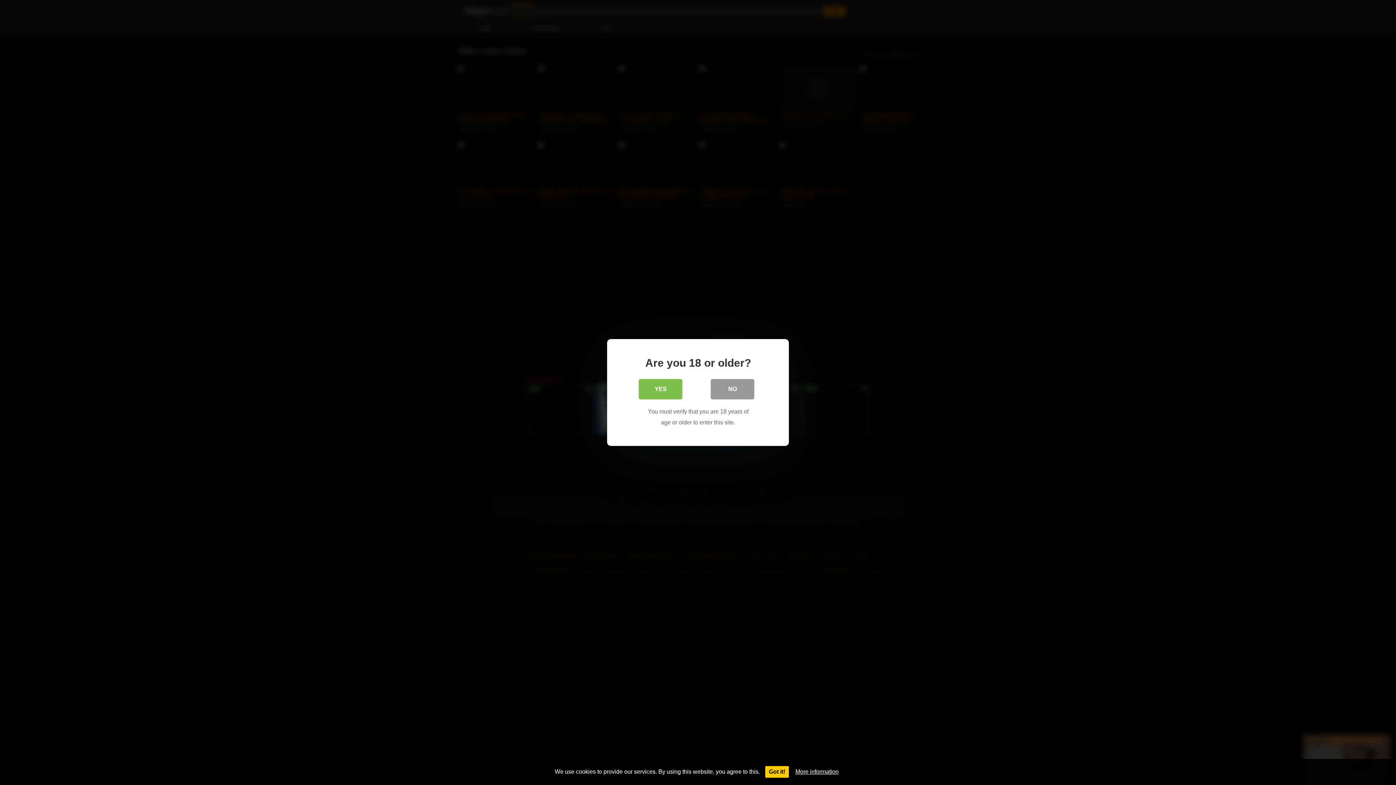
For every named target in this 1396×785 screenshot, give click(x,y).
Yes (661, 389)
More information (817, 772)
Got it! (777, 772)
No (732, 389)
